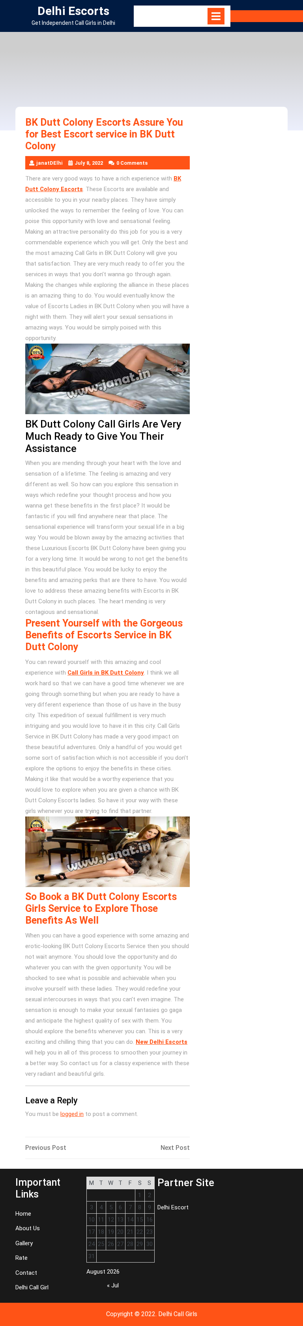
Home (23, 1213)
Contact (26, 1272)
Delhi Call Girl (32, 1287)
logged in (72, 1114)
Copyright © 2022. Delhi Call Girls (151, 1314)
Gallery (24, 1243)
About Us (27, 1228)
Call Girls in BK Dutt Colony (105, 672)
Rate (21, 1257)
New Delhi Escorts (161, 1041)
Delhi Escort (173, 1207)
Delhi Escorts (73, 11)
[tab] (216, 16)
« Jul (113, 1285)
